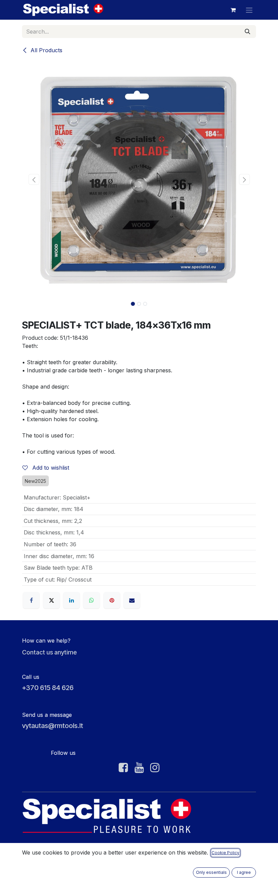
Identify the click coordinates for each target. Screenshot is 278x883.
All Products (45, 50)
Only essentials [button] (211, 872)
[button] (33, 179)
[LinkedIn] (71, 600)
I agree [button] (244, 872)
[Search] (247, 31)
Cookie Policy (225, 852)
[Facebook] (31, 600)
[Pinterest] (112, 600)
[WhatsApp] (91, 600)
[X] (51, 600)
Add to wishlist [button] (50, 467)
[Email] (132, 600)
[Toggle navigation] (249, 10)
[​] (123, 767)
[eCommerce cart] (233, 10)
